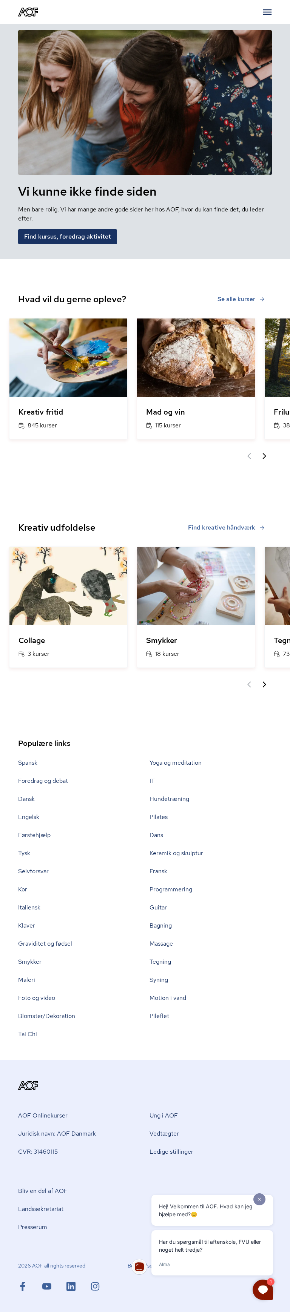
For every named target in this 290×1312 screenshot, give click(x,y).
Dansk (26, 799)
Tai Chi (27, 1034)
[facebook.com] (30, 1286)
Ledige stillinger (171, 1152)
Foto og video (36, 998)
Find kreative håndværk (221, 527)
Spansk (27, 763)
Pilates (159, 817)
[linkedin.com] (78, 1286)
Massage (161, 944)
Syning (159, 980)
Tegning (160, 962)
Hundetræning (169, 799)
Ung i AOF (164, 1115)
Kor (22, 889)
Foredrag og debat (43, 781)
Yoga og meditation (176, 763)
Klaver (26, 925)
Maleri (26, 980)
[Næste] (264, 456)
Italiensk (29, 907)
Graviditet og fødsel (45, 944)
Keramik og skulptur (176, 853)
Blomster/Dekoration (46, 1016)
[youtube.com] (54, 1286)
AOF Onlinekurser (43, 1115)
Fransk (158, 871)
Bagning (161, 925)
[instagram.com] (95, 1286)
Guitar (158, 907)
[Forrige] (249, 456)
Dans (156, 835)
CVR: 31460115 (38, 1152)
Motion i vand (168, 998)
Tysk (24, 853)
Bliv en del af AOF (43, 1191)
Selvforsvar (33, 871)
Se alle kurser (236, 299)
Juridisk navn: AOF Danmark (57, 1133)
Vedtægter (164, 1133)
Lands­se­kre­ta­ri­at (40, 1209)
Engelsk (28, 817)
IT (152, 781)
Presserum (32, 1227)
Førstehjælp (34, 835)
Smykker (30, 962)
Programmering (171, 889)
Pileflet (159, 1016)
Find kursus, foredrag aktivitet (67, 236)
